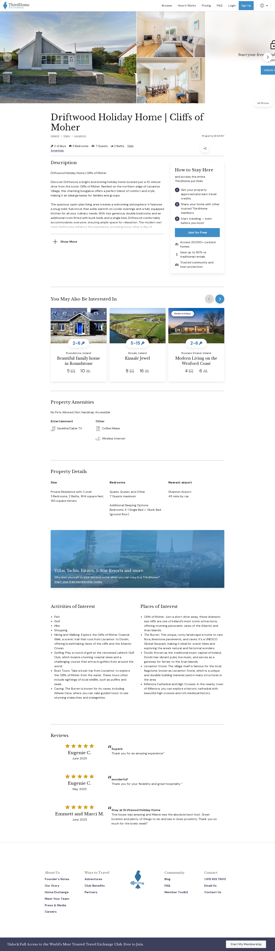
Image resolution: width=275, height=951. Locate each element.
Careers (51, 912)
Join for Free (197, 232)
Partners (91, 892)
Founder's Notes (57, 879)
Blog (167, 879)
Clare (66, 136)
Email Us (210, 886)
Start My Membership (246, 944)
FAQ (167, 886)
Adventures (93, 879)
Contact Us (212, 892)
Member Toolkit (176, 892)
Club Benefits (95, 886)
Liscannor (80, 136)
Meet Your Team (57, 899)
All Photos (263, 103)
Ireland (55, 136)
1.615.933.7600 (215, 879)
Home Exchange (57, 892)
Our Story (52, 886)
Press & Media (55, 905)
